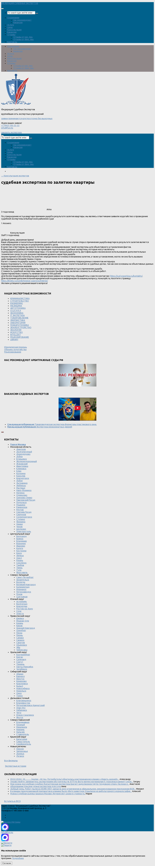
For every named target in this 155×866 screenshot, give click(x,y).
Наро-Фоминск (23, 490)
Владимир (21, 541)
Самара (20, 638)
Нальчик (20, 732)
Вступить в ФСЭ (12, 801)
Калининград (23, 587)
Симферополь (23, 744)
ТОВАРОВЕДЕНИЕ (19, 318)
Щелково (21, 529)
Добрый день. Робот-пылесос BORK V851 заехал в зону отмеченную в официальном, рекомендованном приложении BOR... (73, 789)
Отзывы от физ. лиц (23, 39)
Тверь (19, 567)
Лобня (19, 481)
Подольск (21, 502)
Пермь (19, 635)
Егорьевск (21, 459)
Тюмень (20, 664)
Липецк (20, 555)
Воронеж (21, 543)
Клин (18, 471)
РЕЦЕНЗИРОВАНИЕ (19, 337)
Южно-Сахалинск (25, 715)
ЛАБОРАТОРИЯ (17, 322)
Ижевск (20, 618)
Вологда (20, 582)
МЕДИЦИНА (16, 306)
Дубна (19, 456)
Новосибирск (23, 688)
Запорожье (22, 751)
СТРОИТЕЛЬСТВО (19, 301)
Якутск (19, 717)
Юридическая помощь (15, 347)
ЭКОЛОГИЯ (15, 330)
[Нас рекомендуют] (77, 375)
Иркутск (20, 679)
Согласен (6, 863)
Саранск (20, 640)
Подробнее (18, 858)
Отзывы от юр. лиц (23, 37)
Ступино (20, 519)
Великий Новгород (26, 584)
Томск (19, 695)
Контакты (12, 42)
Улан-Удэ (20, 708)
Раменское (21, 507)
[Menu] (2, 8)
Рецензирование (12, 352)
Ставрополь (22, 734)
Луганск (20, 756)
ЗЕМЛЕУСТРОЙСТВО (20, 327)
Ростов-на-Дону (24, 609)
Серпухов (21, 514)
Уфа (18, 647)
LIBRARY (14, 339)
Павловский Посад (25, 500)
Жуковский (22, 464)
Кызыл (19, 686)
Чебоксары (21, 650)
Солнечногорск (24, 517)
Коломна (20, 473)
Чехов (19, 526)
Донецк (20, 753)
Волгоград (21, 604)
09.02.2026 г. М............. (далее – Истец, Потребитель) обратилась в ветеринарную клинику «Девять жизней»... (64, 779)
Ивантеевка (22, 466)
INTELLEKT (15, 335)
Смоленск (21, 563)
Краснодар (21, 606)
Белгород (21, 536)
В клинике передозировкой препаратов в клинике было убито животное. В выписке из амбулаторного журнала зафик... (71, 791)
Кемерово (21, 681)
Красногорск (22, 478)
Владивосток (23, 703)
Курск (19, 553)
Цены (10, 27)
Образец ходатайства (15, 349)
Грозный (20, 724)
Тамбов (20, 565)
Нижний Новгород (25, 628)
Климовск (21, 468)
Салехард (21, 659)
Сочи (18, 611)
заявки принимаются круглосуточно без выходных (26, 118)
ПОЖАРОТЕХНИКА (19, 325)
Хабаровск (21, 710)
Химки (19, 524)
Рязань (19, 560)
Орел (19, 558)
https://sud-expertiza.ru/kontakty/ (126, 276)
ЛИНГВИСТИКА (17, 320)
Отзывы (11, 34)
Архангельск (22, 580)
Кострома (21, 551)
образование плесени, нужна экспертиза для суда (35, 786)
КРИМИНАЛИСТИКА (20, 298)
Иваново (20, 546)
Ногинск (20, 493)
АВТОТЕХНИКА (18, 308)
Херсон (20, 749)
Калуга (19, 548)
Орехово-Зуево (24, 497)
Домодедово (23, 454)
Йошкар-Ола (22, 621)
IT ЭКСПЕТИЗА (17, 315)
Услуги (10, 25)
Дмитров (21, 449)
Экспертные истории (15, 766)
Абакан (19, 674)
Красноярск (22, 683)
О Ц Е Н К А (15, 310)
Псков (19, 594)
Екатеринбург (23, 654)
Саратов (20, 642)
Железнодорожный (26, 461)
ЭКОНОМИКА (16, 313)
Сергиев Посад (23, 512)
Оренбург (21, 630)
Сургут (19, 662)
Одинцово (21, 495)
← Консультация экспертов (15, 176)
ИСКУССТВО (16, 332)
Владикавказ (22, 722)
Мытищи (20, 488)
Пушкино (20, 505)
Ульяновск (21, 645)
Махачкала (21, 727)
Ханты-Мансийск (24, 667)
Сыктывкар (22, 596)
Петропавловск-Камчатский (30, 705)
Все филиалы (11, 760)
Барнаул (20, 676)
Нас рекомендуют (22, 20)
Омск (19, 693)
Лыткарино (22, 483)
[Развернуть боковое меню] (2, 432)
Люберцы (21, 485)
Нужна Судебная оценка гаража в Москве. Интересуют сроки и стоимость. (47, 793)
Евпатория (21, 739)
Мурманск (21, 589)
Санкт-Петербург (25, 577)
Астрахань (21, 601)
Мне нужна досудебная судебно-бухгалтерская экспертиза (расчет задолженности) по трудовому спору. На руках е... (69, 784)
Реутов (20, 509)
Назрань (20, 729)
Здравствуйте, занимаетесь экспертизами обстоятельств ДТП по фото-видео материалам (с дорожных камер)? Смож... (71, 781)
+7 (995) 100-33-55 (10, 125)
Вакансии (18, 22)
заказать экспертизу (11, 132)
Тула (18, 570)
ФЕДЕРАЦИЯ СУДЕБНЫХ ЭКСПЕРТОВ (19, 3)
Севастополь (23, 741)
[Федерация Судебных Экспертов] (16, 105)
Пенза (19, 633)
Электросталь (23, 531)
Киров (19, 625)
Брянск (19, 538)
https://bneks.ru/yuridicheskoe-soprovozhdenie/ (24, 281)
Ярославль (22, 572)
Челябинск (21, 669)
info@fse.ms (7, 128)
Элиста (20, 613)
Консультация (14, 30)
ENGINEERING (16, 303)
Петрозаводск (23, 592)
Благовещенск (23, 700)
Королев (20, 476)
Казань (19, 623)
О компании (13, 17)
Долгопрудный (24, 452)
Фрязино (20, 522)
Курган (19, 657)
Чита (18, 712)
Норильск (21, 691)
